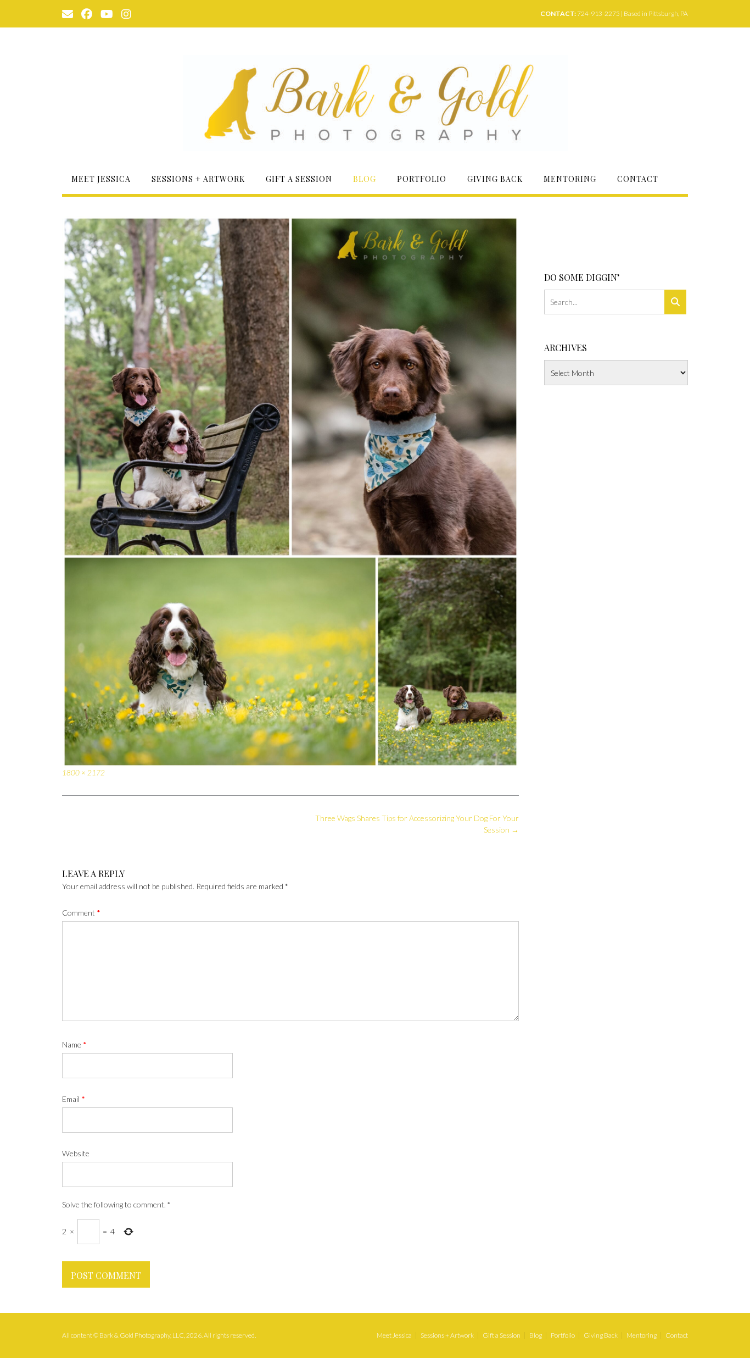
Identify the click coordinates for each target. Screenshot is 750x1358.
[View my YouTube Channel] (106, 13)
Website (75, 1153)
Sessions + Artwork (198, 179)
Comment (81, 912)
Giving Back (495, 179)
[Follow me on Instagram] (126, 13)
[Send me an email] (67, 13)
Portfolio (421, 179)
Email (73, 1099)
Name (74, 1044)
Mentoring (570, 179)
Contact (637, 179)
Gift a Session (299, 179)
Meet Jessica (101, 179)
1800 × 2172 (83, 772)
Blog (364, 179)
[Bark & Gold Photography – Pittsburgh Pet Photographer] (375, 103)
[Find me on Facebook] (86, 13)
